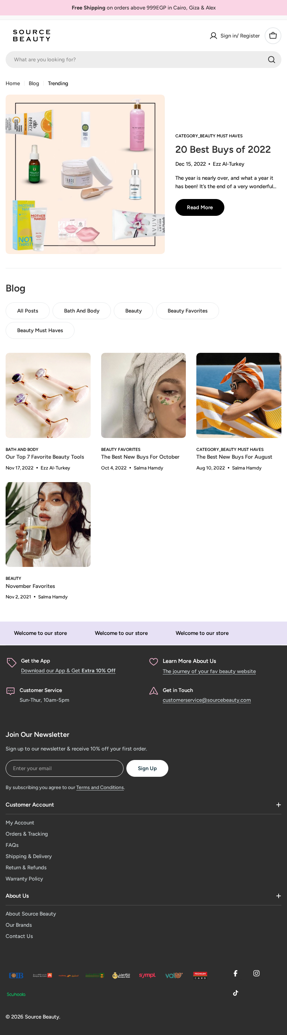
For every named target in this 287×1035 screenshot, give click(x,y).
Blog (34, 83)
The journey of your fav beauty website (209, 671)
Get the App (35, 661)
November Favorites (30, 586)
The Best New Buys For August (234, 456)
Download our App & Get (68, 670)
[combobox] (143, 59)
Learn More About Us (189, 661)
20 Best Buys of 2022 (223, 149)
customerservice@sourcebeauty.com (207, 700)
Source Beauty (42, 1017)
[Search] (271, 59)
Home (13, 83)
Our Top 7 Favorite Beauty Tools (45, 456)
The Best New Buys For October (140, 456)
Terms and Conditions (100, 787)
